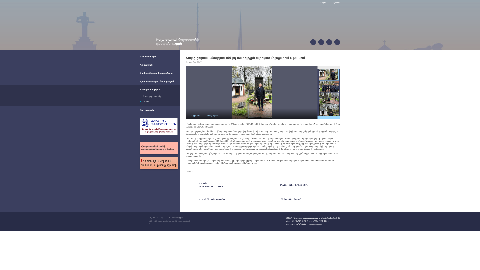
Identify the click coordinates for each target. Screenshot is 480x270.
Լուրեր (145, 101)
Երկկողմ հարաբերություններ (156, 73)
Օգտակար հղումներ (152, 96)
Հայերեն (322, 2)
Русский (336, 2)
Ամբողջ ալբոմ (211, 115)
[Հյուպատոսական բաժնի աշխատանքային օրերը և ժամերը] (159, 148)
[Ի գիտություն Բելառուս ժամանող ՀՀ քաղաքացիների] (159, 163)
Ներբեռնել (195, 115)
